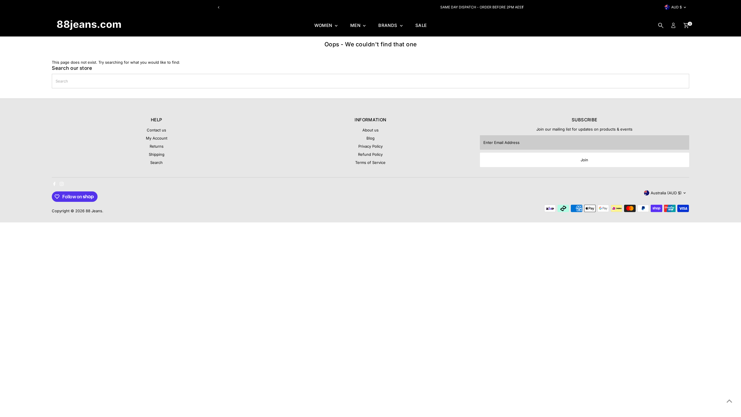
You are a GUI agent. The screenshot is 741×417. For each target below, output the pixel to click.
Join (584, 160)
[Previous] (218, 7)
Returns (157, 146)
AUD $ (676, 7)
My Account (156, 138)
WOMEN (323, 25)
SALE (421, 25)
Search (156, 162)
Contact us (156, 130)
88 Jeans (94, 211)
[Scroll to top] (729, 401)
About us (370, 130)
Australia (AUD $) (666, 193)
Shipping (156, 154)
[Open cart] (686, 25)
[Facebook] (54, 184)
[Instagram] (61, 184)
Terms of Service (370, 162)
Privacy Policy (370, 146)
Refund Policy (370, 154)
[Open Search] (660, 25)
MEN (356, 25)
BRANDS (388, 25)
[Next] (522, 7)
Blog (370, 138)
